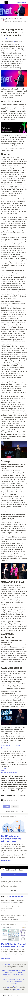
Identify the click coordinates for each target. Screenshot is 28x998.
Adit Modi (8, 18)
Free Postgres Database (9, 979)
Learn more (14, 890)
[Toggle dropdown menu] (26, 816)
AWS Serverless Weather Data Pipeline (12, 901)
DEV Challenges (11, 970)
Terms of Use (14, 983)
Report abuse (19, 811)
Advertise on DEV (7, 974)
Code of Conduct (9, 811)
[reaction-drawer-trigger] (4, 995)
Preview (15, 806)
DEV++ (18, 970)
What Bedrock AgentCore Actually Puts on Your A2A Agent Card (13, 917)
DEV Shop (19, 979)
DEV (8, 987)
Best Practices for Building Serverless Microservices (11, 839)
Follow (14, 874)
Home (3, 970)
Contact (20, 977)
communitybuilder (7, 41)
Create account (21, 2)
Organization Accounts (18, 974)
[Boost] (22, 995)
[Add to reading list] (16, 995)
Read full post (5, 860)
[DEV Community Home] (6, 2)
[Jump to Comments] (10, 995)
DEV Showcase (8, 977)
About (15, 977)
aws (3, 39)
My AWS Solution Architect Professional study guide (13, 945)
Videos (23, 970)
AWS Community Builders (17, 896)
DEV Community (6, 964)
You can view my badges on (10, 772)
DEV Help (20, 972)
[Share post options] (25, 995)
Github (3, 770)
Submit (7, 806)
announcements (11, 39)
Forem (7, 986)
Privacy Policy (18, 981)
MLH (24, 979)
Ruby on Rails (17, 989)
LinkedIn (4, 768)
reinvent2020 (18, 41)
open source (16, 986)
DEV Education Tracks (10, 972)
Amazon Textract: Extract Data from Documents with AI (12, 908)
